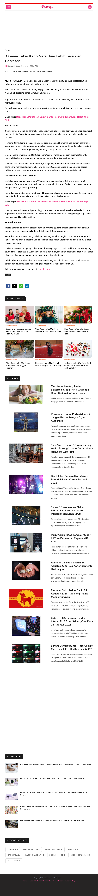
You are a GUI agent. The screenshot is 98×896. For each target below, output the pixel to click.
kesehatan (13, 849)
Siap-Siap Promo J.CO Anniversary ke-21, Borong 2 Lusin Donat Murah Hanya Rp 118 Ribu (72, 448)
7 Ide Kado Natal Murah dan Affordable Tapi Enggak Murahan (17, 365)
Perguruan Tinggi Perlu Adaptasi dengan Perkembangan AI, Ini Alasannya (70, 417)
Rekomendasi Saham (80, 855)
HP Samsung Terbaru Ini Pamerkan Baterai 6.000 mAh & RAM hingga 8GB (52, 778)
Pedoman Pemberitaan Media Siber (48, 881)
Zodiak (52, 855)
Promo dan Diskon (54, 849)
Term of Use (28, 881)
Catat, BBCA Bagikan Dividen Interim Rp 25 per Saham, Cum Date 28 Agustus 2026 (72, 621)
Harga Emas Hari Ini (34, 855)
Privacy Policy (69, 881)
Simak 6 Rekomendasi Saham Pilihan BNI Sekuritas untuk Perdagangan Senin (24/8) (68, 510)
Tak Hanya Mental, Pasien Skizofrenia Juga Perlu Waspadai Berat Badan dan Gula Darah (70, 390)
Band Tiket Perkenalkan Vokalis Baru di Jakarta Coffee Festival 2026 (69, 479)
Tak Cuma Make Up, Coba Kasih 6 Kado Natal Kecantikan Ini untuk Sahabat (77, 365)
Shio (63, 855)
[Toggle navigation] (8, 7)
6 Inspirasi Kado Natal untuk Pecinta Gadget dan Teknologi (48, 364)
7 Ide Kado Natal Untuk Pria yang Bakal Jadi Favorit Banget (48, 330)
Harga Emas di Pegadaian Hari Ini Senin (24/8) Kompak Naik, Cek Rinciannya (53, 820)
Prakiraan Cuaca (31, 849)
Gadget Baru (14, 855)
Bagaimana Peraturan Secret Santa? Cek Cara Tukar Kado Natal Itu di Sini (18, 331)
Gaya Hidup (73, 849)
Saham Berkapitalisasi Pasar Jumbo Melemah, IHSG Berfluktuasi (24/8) (72, 647)
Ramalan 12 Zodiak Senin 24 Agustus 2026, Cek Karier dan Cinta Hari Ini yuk (72, 566)
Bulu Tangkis (14, 861)
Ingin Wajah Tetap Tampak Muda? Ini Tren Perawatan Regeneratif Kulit (71, 538)
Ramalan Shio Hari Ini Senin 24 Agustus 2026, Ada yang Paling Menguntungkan (69, 594)
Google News (44, 269)
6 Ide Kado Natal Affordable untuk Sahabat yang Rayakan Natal (76, 331)
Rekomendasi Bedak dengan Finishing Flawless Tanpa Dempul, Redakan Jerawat (55, 764)
